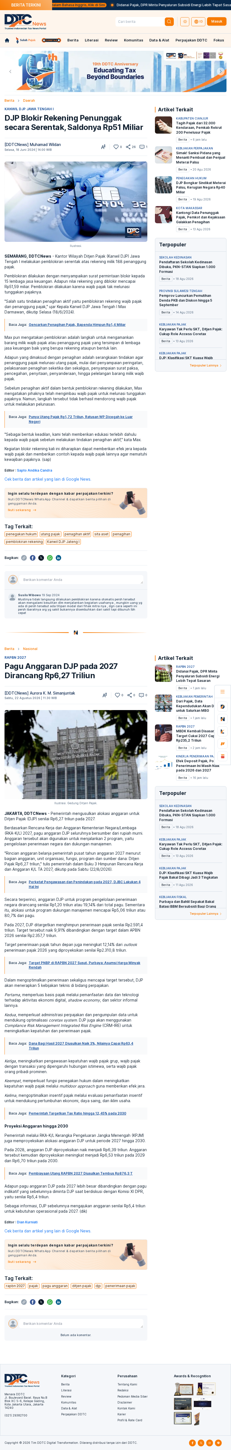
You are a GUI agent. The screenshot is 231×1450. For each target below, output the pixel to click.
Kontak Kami (126, 1408)
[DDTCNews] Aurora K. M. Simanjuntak (40, 693)
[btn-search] (169, 21)
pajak (33, 1286)
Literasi (92, 40)
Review (111, 40)
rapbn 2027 (15, 1286)
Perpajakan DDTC (191, 40)
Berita (73, 40)
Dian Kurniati (27, 1222)
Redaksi (122, 1390)
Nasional (30, 649)
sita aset (101, 534)
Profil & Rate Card (129, 1420)
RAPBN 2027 (15, 657)
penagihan (121, 534)
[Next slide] (221, 71)
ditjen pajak (81, 1286)
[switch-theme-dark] (184, 21)
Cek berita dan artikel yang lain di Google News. (48, 479)
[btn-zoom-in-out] (103, 147)
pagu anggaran (55, 1286)
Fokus (219, 40)
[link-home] (7, 40)
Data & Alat (159, 40)
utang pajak (50, 534)
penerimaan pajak (120, 1286)
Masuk (216, 21)
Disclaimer (124, 1402)
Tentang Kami (127, 1384)
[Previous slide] (10, 71)
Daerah (29, 100)
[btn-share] (128, 147)
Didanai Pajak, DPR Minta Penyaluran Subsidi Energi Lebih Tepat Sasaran (143, 5)
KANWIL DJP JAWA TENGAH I (29, 109)
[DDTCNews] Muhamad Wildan (33, 144)
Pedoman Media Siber (132, 1396)
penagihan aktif (77, 534)
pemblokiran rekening (24, 542)
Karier (121, 1414)
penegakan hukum (21, 534)
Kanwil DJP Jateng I (63, 542)
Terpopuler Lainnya (204, 365)
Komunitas (133, 40)
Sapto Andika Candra (34, 470)
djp (98, 1286)
